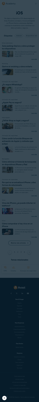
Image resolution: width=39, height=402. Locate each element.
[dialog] (19, 201)
